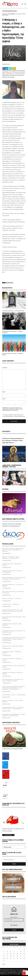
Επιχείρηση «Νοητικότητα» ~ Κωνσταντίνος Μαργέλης (12, 585)
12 (10, 953)
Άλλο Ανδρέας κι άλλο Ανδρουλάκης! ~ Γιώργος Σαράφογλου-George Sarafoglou (13, 715)
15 (20, 953)
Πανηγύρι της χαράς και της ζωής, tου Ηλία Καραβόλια (12, 701)
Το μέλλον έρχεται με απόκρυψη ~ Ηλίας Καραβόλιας (12, 624)
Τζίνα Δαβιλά (9, 282)
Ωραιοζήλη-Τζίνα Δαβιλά (8, 14)
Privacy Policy (9, 416)
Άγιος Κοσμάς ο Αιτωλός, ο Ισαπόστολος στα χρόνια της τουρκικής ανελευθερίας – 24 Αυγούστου (13, 550)
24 (4, 958)
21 (17, 956)
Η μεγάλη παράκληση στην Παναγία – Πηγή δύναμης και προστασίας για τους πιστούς (12, 610)
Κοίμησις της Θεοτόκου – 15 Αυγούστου (12, 598)
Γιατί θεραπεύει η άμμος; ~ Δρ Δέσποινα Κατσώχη (11, 652)
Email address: (14, 917)
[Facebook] (3, 68)
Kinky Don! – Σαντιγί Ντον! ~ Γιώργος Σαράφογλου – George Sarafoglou (11, 557)
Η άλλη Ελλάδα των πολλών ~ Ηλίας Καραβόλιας (14, 694)
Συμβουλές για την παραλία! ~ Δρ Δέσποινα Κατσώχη (12, 673)
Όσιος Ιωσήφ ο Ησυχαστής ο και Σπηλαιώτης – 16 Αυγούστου (13, 592)
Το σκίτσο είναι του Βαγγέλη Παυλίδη (12, 514)
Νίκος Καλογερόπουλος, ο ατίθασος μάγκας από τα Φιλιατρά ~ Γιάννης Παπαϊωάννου (13, 578)
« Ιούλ (3, 964)
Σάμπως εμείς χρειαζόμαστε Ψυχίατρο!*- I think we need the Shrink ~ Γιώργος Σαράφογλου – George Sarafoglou (13, 639)
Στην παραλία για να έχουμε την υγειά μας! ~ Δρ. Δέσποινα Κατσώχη (13, 631)
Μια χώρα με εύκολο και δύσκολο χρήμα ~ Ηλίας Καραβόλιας (14, 617)
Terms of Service (18, 416)
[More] (14, 68)
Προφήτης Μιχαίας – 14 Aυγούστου (10, 604)
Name (3, 391)
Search (14, 864)
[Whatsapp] (11, 68)
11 (7, 953)
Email (3, 398)
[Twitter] (9, 68)
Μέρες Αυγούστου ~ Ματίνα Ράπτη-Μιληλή (12, 646)
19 (10, 956)
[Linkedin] (6, 68)
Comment (4, 367)
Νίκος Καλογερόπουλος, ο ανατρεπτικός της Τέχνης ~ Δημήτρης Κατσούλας (13, 680)
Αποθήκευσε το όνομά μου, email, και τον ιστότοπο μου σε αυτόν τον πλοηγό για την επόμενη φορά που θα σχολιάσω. (12, 409)
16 (24, 953)
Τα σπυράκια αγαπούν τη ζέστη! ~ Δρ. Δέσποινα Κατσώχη (13, 666)
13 (14, 953)
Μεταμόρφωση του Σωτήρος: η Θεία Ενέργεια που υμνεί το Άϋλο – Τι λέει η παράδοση (13, 708)
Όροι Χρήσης (14, 925)
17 (4, 956)
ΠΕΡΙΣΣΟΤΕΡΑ (8, 835)
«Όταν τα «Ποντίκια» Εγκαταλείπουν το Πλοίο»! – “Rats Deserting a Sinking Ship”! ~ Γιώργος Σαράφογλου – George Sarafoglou (14, 688)
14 (17, 953)
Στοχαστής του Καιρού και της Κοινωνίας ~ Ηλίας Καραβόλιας (12, 571)
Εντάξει (2, 975)
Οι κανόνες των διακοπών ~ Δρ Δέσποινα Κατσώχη (12, 659)
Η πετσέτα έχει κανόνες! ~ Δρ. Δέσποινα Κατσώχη (11, 564)
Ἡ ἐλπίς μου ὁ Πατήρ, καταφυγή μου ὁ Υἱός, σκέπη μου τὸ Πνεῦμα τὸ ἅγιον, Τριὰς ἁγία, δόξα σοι (13, 440)
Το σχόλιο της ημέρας (9, 11)
